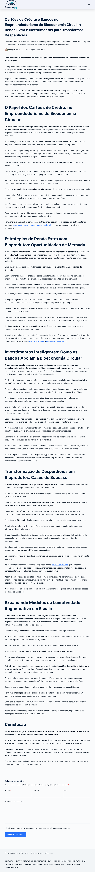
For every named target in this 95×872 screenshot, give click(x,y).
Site (64, 790)
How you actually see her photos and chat (33, 861)
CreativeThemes (46, 853)
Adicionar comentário (14, 801)
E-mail (37, 790)
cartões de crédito (60, 565)
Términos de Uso (11, 867)
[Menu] (89, 4)
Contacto (9, 861)
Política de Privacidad (13, 864)
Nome (8, 790)
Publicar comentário (15, 834)
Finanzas (41, 50)
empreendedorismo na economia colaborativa (33, 225)
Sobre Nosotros (73, 864)
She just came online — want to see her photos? (44, 864)
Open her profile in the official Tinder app (70, 861)
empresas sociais (36, 341)
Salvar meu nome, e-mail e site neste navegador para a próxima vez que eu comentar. (39, 828)
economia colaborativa (56, 341)
